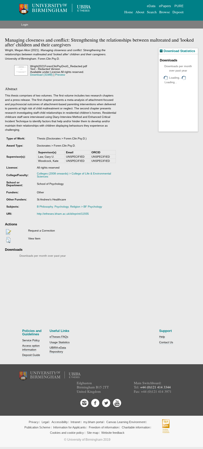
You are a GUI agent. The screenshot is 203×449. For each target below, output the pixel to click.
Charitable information (136, 427)
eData (151, 6)
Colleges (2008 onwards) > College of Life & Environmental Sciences (74, 175)
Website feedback (112, 432)
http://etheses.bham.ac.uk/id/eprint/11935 (63, 213)
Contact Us (166, 342)
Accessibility (60, 422)
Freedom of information (104, 427)
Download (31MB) (41, 74)
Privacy (34, 422)
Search (152, 12)
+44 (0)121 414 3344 (155, 387)
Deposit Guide (31, 355)
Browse (164, 12)
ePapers (165, 6)
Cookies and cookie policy (67, 432)
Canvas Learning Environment (126, 422)
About (139, 12)
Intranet (75, 422)
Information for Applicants (69, 427)
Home (128, 12)
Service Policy (31, 340)
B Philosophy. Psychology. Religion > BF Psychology (69, 206)
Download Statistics (179, 51)
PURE (179, 6)
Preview (60, 74)
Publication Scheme (37, 427)
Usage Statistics (60, 342)
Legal (45, 422)
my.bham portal (93, 422)
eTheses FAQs (59, 336)
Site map (92, 432)
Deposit (178, 12)
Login (24, 24)
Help (162, 336)
